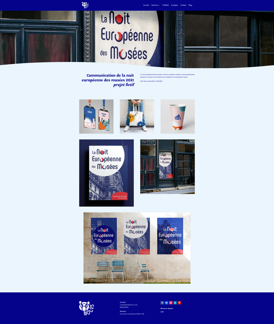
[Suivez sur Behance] (166, 302)
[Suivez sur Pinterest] (179, 302)
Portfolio (165, 5)
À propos (174, 5)
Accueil (146, 5)
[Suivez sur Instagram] (171, 302)
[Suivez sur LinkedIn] (175, 302)
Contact (183, 5)
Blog (190, 5)
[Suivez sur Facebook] (162, 302)
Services (154, 5)
